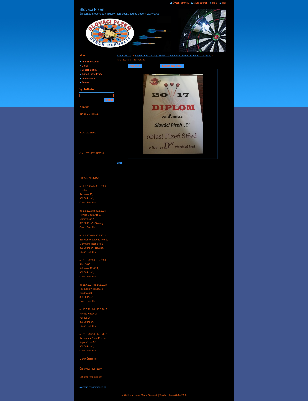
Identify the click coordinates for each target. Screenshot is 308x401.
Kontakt (86, 82)
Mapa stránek (200, 2)
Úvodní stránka (181, 2)
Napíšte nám (88, 78)
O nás (85, 65)
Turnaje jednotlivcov (92, 74)
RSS (214, 2)
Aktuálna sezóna (90, 61)
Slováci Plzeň (124, 55)
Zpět (119, 162)
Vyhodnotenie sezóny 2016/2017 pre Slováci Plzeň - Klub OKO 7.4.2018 (173, 55)
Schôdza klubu (89, 69)
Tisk (224, 2)
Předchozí (135, 66)
